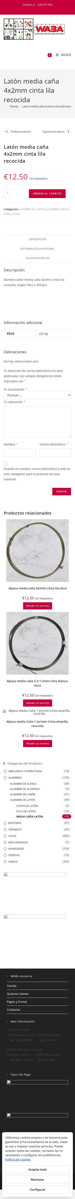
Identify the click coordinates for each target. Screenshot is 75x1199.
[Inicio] (5, 106)
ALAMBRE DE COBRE (22, 794)
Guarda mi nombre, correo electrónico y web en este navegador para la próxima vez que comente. (37, 474)
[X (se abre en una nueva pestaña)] (30, 9)
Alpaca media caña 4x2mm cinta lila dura (38, 588)
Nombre (11, 444)
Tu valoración (14, 402)
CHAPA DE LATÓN (27, 806)
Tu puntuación (15, 389)
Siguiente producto (53, 131)
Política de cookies (18, 1159)
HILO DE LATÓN (26, 811)
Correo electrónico (54, 444)
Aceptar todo (37, 1169)
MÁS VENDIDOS (18, 842)
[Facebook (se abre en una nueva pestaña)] (35, 9)
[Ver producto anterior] (7, 132)
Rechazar (37, 1179)
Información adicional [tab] (37, 248)
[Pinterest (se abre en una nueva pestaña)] (40, 9)
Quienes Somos (18, 994)
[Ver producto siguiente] (68, 132)
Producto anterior (21, 131)
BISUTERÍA (14, 823)
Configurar (37, 1189)
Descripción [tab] (37, 239)
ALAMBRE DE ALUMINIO (25, 789)
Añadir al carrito (47, 193)
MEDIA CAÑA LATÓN (29, 816)
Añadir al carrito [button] (37, 606)
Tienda (11, 986)
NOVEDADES (16, 849)
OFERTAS (14, 855)
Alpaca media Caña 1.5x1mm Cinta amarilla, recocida (37, 724)
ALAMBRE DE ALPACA (23, 784)
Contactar (13, 1010)
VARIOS (13, 861)
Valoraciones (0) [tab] (38, 258)
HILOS (12, 836)
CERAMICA (14, 829)
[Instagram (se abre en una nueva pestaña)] (45, 9)
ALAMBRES (52, 209)
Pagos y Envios (17, 1002)
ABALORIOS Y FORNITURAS (25, 771)
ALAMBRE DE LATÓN (31, 209)
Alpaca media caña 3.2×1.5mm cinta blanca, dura (37, 683)
